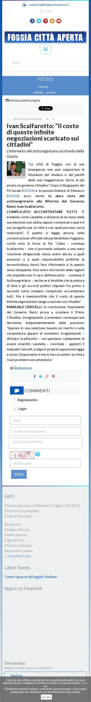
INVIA (18, 474)
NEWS (38, 92)
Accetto (46, 697)
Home (43, 86)
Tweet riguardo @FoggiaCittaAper (30, 576)
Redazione (23, 367)
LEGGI (28, 190)
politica (51, 92)
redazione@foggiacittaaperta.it (49, 4)
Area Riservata (19, 556)
